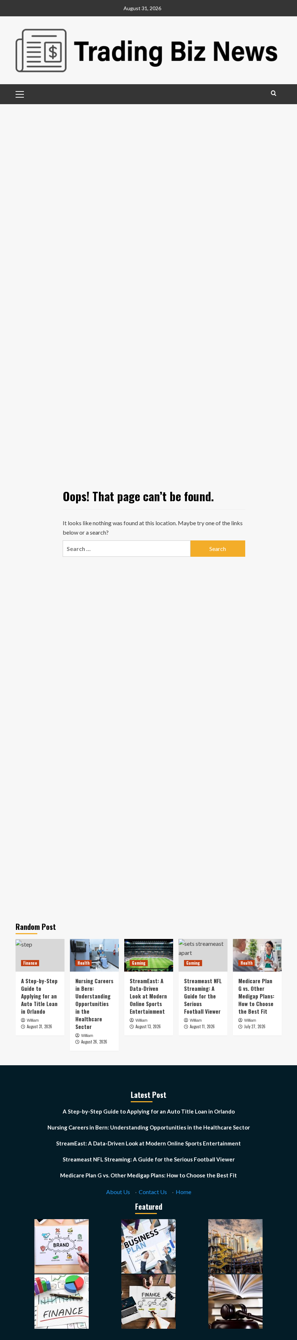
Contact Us (153, 1191)
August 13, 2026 (148, 1026)
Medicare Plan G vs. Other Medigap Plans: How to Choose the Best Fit (256, 996)
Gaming (139, 963)
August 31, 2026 (39, 1026)
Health (83, 963)
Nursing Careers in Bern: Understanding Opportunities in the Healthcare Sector (94, 1003)
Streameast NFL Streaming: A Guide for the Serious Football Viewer (203, 996)
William (33, 1020)
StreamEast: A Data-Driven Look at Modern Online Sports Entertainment (148, 996)
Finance (30, 963)
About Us (118, 1191)
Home (183, 1191)
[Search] (273, 93)
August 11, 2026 (202, 1026)
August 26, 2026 (94, 1042)
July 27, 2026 (254, 1026)
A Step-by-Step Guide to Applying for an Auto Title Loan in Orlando (39, 996)
